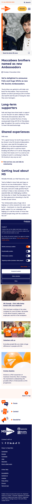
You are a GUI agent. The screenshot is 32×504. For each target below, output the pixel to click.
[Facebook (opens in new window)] (5, 443)
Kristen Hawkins (8, 371)
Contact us (4, 475)
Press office (4, 481)
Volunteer (4, 461)
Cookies (3, 478)
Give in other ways (6, 464)
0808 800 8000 (10, 2)
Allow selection (16, 276)
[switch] (28, 251)
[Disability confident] (22, 432)
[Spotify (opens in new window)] (19, 443)
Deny (16, 281)
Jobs (2, 459)
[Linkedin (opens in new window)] (11, 443)
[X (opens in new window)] (2, 443)
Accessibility (4, 473)
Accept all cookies (16, 271)
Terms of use (5, 486)
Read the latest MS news (10, 53)
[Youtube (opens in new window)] (13, 443)
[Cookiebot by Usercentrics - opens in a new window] (23, 222)
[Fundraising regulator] (22, 428)
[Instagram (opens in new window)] (8, 443)
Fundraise (4, 456)
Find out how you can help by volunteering (13, 163)
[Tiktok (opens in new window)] (16, 443)
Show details (24, 266)
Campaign (4, 451)
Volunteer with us (9, 340)
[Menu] (29, 9)
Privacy (3, 483)
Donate (22, 9)
